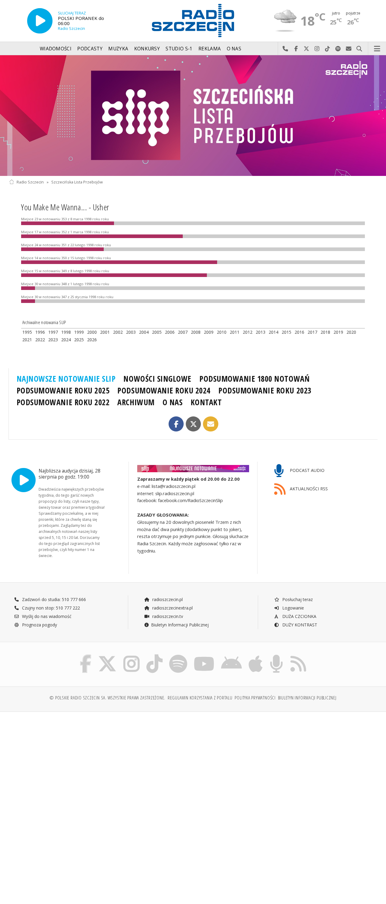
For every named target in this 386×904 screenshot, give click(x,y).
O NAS (173, 402)
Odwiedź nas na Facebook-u (296, 49)
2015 (286, 332)
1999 (79, 332)
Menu (377, 49)
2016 (299, 332)
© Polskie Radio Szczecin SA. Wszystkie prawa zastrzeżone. (107, 698)
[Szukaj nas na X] (107, 656)
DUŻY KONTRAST (299, 625)
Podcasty (89, 49)
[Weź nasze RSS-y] (298, 656)
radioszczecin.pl (167, 599)
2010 (221, 332)
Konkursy (147, 49)
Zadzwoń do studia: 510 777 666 (53, 599)
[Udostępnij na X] (193, 424)
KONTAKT (206, 402)
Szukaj (359, 49)
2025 (79, 339)
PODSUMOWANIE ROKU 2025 (63, 390)
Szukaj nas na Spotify (338, 49)
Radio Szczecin (30, 182)
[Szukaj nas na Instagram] (131, 656)
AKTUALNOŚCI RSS (308, 489)
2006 (170, 332)
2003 (131, 332)
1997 (53, 332)
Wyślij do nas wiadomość (348, 49)
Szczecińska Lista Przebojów (77, 182)
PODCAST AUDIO (306, 470)
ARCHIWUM (135, 402)
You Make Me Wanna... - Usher (65, 207)
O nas (234, 49)
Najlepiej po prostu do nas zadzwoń (285, 49)
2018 (325, 332)
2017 (312, 332)
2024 (66, 339)
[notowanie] (193, 468)
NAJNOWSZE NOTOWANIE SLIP (66, 378)
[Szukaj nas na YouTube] (204, 656)
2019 (338, 332)
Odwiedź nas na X (306, 49)
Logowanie (292, 608)
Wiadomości (55, 49)
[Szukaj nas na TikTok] (154, 656)
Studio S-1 (179, 49)
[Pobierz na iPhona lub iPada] (255, 656)
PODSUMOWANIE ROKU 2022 (63, 402)
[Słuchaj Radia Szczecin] (40, 20)
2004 (144, 332)
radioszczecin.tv (167, 616)
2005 (157, 332)
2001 (105, 332)
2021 (27, 339)
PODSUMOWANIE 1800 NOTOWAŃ (254, 378)
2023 (53, 339)
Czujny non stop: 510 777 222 (50, 608)
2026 (92, 339)
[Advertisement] (100, 762)
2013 (260, 332)
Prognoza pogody (39, 625)
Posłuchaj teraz (297, 599)
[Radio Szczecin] (193, 20)
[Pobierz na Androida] (231, 656)
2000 (92, 332)
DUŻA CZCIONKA (298, 616)
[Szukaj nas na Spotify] (178, 656)
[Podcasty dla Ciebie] (276, 656)
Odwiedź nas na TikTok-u (327, 49)
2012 (247, 332)
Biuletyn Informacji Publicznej (180, 625)
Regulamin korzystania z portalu (200, 698)
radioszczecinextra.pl (172, 608)
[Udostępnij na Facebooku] (176, 424)
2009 (209, 332)
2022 (40, 339)
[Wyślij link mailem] (210, 424)
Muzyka (118, 49)
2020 (351, 332)
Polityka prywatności (255, 698)
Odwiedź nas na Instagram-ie (317, 49)
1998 (66, 332)
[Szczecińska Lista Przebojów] (193, 115)
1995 (27, 332)
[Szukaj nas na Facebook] (86, 656)
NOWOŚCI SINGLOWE (157, 378)
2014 (273, 332)
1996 (40, 332)
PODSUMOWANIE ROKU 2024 (163, 390)
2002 (118, 332)
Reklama (209, 49)
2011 (234, 332)
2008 (196, 332)
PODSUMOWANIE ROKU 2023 (265, 390)
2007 (183, 332)
